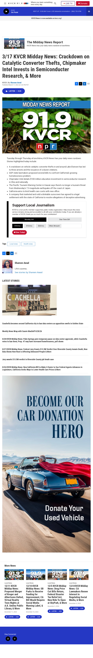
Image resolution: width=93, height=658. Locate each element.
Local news (14, 244)
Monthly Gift (29, 219)
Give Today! (20, 232)
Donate (83, 3)
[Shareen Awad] (7, 266)
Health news (28, 244)
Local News (8, 583)
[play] (6, 11)
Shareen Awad (15, 82)
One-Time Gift (64, 219)
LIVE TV (68, 3)
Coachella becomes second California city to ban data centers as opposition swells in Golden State (42, 323)
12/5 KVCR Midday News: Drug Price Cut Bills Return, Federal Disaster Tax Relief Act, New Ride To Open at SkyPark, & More (57, 594)
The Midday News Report (45, 42)
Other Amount (54, 226)
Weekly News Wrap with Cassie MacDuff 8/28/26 (22, 331)
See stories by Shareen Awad (28, 272)
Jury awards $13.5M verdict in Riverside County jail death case (28, 359)
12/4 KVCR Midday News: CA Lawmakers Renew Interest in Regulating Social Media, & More (78, 593)
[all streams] (89, 11)
